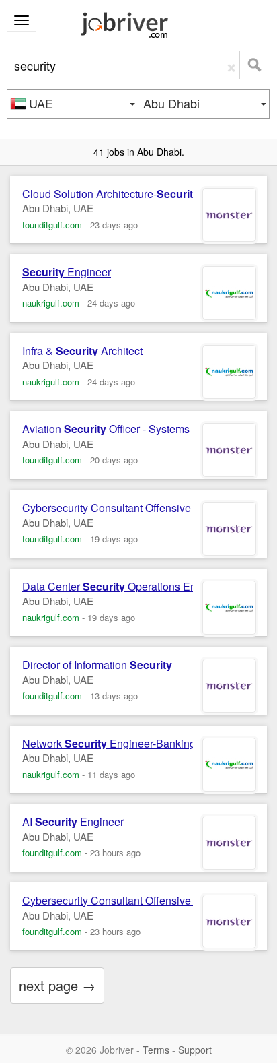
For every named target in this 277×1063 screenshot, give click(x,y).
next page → (57, 985)
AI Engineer (73, 822)
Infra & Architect (82, 351)
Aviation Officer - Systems (106, 429)
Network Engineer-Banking (109, 744)
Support (195, 1049)
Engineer (66, 272)
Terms (156, 1049)
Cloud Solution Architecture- (110, 194)
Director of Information (97, 665)
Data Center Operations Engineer (124, 587)
